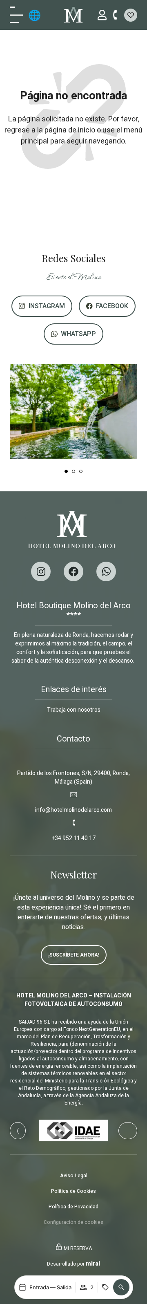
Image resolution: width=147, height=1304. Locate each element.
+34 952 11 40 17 (74, 838)
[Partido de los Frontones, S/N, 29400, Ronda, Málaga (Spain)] (73, 758)
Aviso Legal (73, 1175)
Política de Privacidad (73, 1206)
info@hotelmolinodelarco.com (73, 810)
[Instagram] (41, 571)
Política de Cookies (73, 1191)
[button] (121, 1287)
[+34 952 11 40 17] (73, 823)
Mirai (93, 1263)
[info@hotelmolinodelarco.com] (73, 794)
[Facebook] (73, 571)
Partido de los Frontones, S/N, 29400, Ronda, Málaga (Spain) (73, 777)
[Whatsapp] (106, 571)
